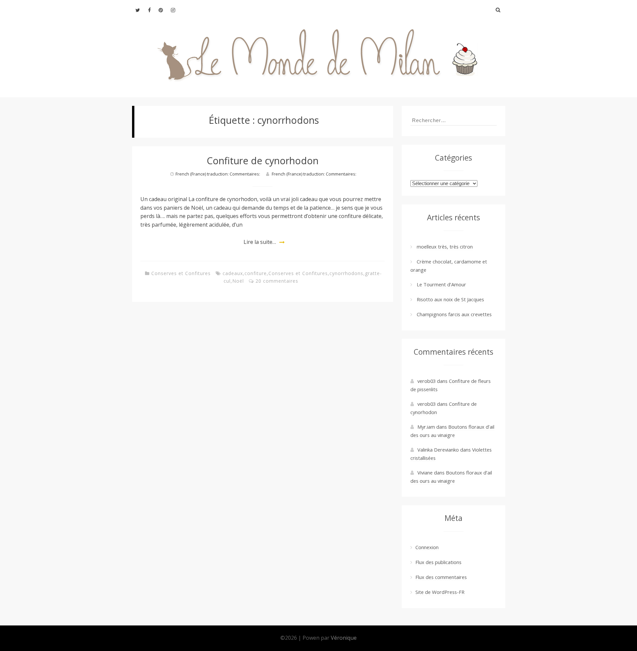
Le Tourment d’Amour (441, 284)
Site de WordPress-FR (439, 592)
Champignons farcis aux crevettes (454, 314)
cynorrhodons (346, 273)
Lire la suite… (260, 242)
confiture (256, 273)
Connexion (427, 547)
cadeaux (233, 273)
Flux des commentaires (441, 577)
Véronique (344, 637)
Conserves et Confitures (181, 273)
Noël (238, 281)
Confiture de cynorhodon (262, 160)
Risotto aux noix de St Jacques (450, 299)
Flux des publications (438, 562)
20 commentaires (276, 281)
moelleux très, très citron (445, 246)
